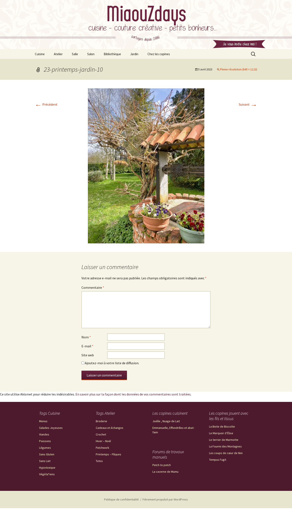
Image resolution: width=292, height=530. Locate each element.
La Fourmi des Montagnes (225, 446)
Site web (87, 355)
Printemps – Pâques (108, 454)
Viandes (44, 434)
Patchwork (102, 448)
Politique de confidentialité (121, 499)
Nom (86, 337)
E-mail (87, 346)
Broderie (101, 421)
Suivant (248, 104)
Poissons (45, 441)
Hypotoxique (47, 467)
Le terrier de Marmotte (223, 440)
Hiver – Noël (103, 441)
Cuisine (40, 54)
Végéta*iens (47, 474)
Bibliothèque (112, 54)
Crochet (101, 434)
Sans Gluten (46, 454)
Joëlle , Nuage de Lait (166, 421)
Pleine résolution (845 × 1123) (238, 69)
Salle (75, 54)
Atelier (58, 54)
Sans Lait (44, 461)
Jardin (134, 54)
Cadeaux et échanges (109, 428)
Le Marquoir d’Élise (221, 433)
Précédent (46, 104)
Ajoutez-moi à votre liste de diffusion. (111, 363)
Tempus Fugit (217, 460)
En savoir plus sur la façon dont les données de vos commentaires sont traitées (133, 394)
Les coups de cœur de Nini (226, 453)
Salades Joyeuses (51, 428)
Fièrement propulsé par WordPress (165, 499)
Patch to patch (161, 465)
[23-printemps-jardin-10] (146, 165)
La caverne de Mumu (165, 472)
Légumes (45, 448)
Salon (90, 54)
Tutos (99, 461)
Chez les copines (158, 54)
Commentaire (92, 287)
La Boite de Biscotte (222, 426)
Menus (43, 421)
